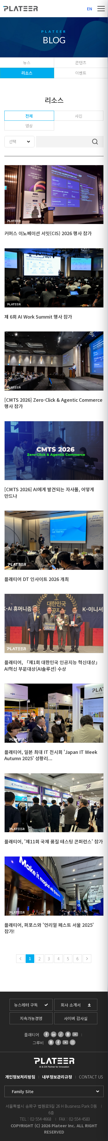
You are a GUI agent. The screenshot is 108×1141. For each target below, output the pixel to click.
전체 (29, 116)
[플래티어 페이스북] (46, 1034)
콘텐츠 (80, 62)
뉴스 (27, 62)
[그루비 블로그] (51, 1042)
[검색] (95, 141)
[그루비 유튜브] (65, 1042)
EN (89, 8)
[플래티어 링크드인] (53, 1034)
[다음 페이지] (87, 959)
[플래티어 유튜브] (75, 1034)
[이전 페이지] (20, 959)
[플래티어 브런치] (61, 1034)
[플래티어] (20, 8)
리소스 (27, 73)
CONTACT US (91, 1077)
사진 (78, 116)
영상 (29, 125)
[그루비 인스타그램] (72, 1042)
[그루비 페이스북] (58, 1042)
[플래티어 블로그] (68, 1034)
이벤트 (80, 73)
